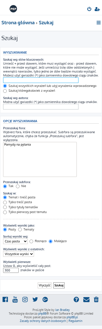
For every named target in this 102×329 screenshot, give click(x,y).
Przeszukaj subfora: (17, 182)
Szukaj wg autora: (15, 98)
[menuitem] (90, 9)
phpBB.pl (72, 317)
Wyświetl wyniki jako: (19, 225)
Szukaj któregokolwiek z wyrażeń (31, 91)
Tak (11, 186)
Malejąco (60, 241)
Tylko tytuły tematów (23, 207)
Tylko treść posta (20, 202)
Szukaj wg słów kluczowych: (23, 60)
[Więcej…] (99, 22)
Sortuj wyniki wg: (15, 236)
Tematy (28, 229)
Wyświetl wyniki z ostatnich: (23, 249)
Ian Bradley (62, 310)
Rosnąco (40, 241)
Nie (23, 186)
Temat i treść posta (21, 197)
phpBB (42, 313)
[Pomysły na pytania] (40, 144)
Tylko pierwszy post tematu (27, 212)
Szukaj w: (9, 193)
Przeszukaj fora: (14, 128)
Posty (12, 229)
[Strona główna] (13, 7)
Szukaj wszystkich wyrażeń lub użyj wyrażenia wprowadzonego (52, 86)
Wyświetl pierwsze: (17, 262)
